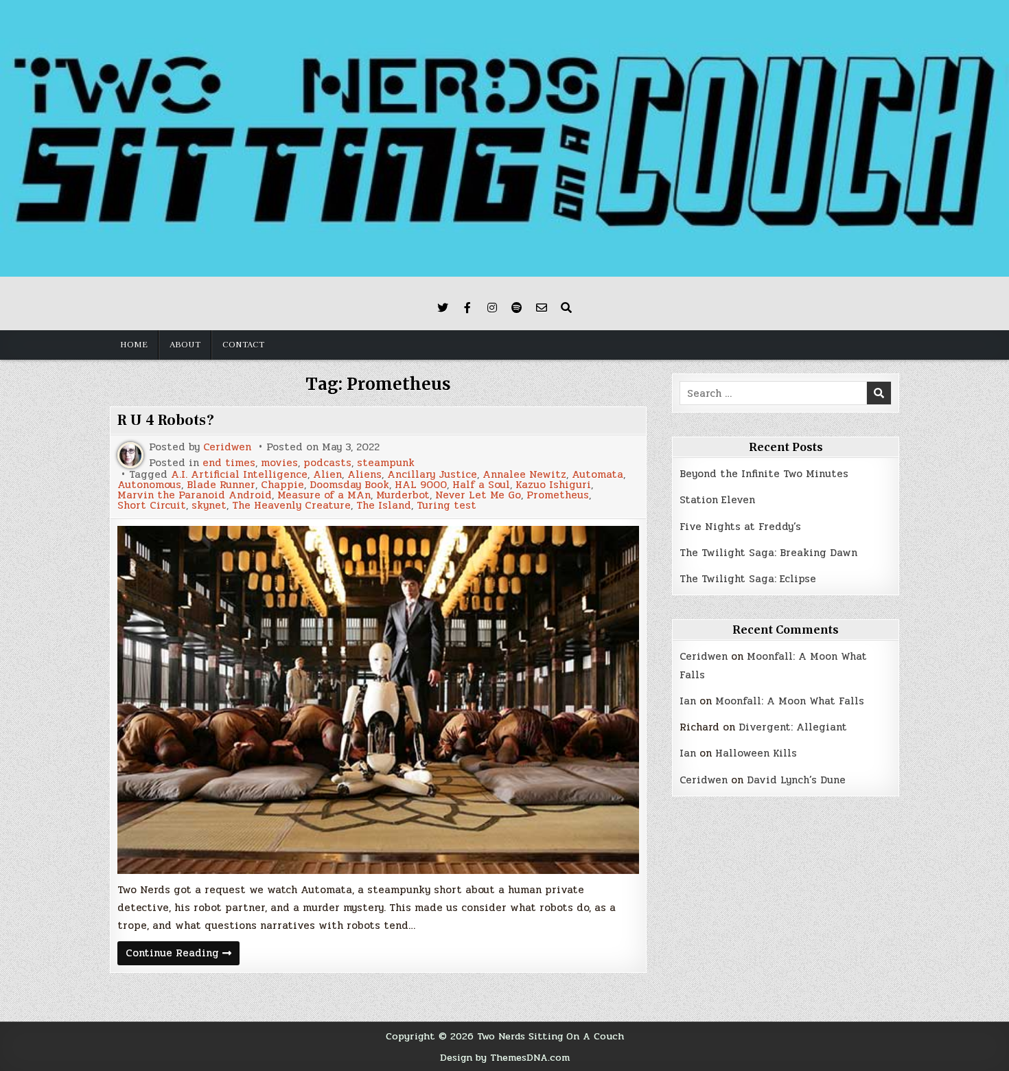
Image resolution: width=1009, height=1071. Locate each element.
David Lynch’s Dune (796, 780)
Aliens (364, 475)
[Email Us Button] (541, 307)
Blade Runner (221, 485)
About (185, 344)
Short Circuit (151, 505)
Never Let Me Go (478, 495)
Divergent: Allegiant (793, 727)
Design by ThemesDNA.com (505, 1057)
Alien (327, 475)
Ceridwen (227, 447)
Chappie (282, 485)
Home (134, 344)
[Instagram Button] (492, 307)
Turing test (446, 505)
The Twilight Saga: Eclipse (748, 579)
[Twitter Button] (442, 307)
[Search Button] (566, 307)
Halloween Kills (756, 753)
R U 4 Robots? (165, 420)
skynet (209, 505)
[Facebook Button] (467, 307)
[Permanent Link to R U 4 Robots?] (378, 700)
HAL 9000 (421, 485)
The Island (383, 505)
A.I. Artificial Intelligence (239, 475)
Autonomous (149, 485)
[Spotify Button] (516, 307)
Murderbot (403, 495)
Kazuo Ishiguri (553, 485)
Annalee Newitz (524, 475)
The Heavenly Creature (291, 505)
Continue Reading (183, 954)
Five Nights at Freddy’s (740, 526)
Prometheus (557, 495)
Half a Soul (481, 485)
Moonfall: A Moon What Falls (789, 701)
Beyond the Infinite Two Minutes (764, 473)
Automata (597, 475)
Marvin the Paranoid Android (194, 495)
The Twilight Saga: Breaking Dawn (768, 552)
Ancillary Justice (432, 475)
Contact (243, 344)
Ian (688, 701)
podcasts (327, 463)
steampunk (386, 463)
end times (228, 463)
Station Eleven (717, 500)
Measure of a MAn (324, 495)
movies (279, 463)
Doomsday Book (349, 485)
